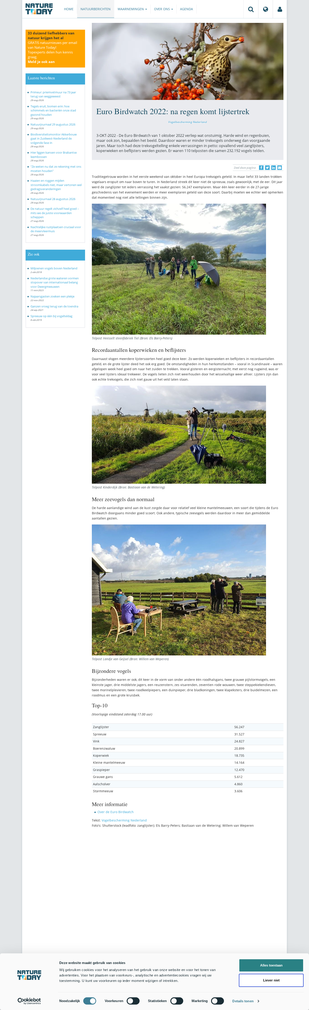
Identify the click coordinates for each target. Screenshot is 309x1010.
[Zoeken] (250, 9)
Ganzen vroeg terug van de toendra (54, 306)
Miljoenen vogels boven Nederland (54, 268)
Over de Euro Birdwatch (115, 812)
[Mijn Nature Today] (280, 9)
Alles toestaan (271, 965)
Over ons (162, 9)
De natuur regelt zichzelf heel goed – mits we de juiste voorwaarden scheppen (55, 213)
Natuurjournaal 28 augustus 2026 (53, 199)
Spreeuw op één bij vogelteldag (51, 316)
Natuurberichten (96, 9)
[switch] (133, 1001)
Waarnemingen (131, 9)
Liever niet (271, 980)
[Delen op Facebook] (261, 167)
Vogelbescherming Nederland (187, 122)
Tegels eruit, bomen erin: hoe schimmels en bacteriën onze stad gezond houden (53, 110)
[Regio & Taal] (265, 9)
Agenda (186, 9)
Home (69, 9)
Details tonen (242, 1001)
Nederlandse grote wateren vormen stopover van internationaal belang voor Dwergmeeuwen (55, 282)
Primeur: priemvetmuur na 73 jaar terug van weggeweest (53, 94)
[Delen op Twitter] (267, 167)
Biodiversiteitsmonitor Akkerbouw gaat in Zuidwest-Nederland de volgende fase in (54, 138)
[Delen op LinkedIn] (273, 167)
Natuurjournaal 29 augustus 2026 (53, 124)
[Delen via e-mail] (279, 167)
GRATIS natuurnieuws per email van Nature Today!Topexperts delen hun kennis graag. (52, 52)
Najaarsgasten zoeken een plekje (52, 296)
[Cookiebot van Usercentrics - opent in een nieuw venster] (29, 1001)
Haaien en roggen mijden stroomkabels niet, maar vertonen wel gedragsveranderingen (56, 185)
